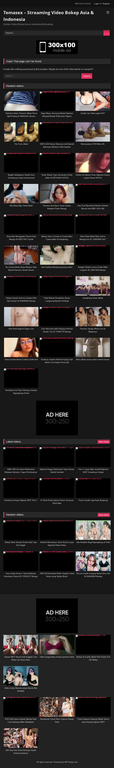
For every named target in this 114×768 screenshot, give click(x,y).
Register (106, 4)
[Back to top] (106, 761)
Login (96, 4)
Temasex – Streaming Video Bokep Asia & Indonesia (48, 15)
